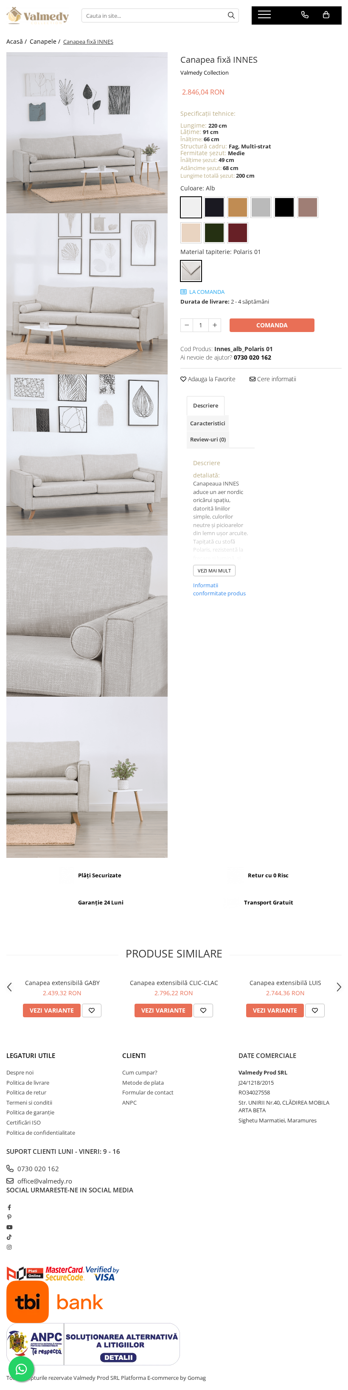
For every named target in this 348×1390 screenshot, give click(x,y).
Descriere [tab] (205, 405)
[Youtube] (9, 1227)
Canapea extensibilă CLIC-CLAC (174, 983)
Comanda (272, 325)
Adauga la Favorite (211, 379)
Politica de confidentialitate (40, 1132)
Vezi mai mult (214, 570)
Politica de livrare (27, 1082)
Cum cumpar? (139, 1072)
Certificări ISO (23, 1122)
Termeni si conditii (29, 1102)
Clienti (134, 1055)
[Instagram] (9, 1247)
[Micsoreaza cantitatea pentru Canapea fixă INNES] (186, 325)
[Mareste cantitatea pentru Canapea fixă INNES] (214, 325)
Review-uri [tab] (208, 439)
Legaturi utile (30, 1055)
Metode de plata (143, 1082)
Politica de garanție (30, 1112)
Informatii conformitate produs (219, 589)
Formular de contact (148, 1092)
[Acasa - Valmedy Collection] (37, 15)
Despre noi (20, 1072)
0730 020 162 (37, 1168)
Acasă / (17, 41)
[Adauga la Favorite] (91, 1010)
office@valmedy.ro (44, 1181)
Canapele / (46, 41)
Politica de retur (26, 1092)
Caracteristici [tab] (207, 423)
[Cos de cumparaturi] (326, 14)
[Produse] (265, 17)
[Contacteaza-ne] (304, 14)
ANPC (129, 1102)
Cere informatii (275, 379)
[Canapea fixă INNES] (87, 132)
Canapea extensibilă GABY (62, 983)
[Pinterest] (9, 1217)
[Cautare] (231, 15)
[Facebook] (9, 1207)
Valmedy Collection (204, 72)
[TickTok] (9, 1237)
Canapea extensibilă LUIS (285, 983)
